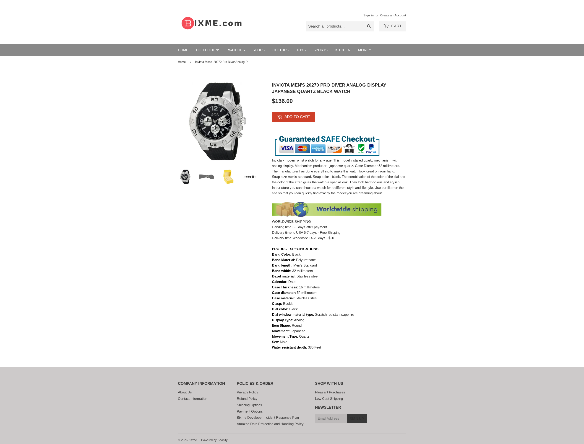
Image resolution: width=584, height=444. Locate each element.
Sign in (368, 15)
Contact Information (192, 398)
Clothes (280, 50)
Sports (320, 50)
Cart (396, 26)
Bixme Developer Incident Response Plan (268, 417)
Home (183, 50)
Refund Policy (247, 398)
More (363, 50)
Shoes (259, 50)
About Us (185, 392)
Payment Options (250, 411)
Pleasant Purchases (330, 392)
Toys (301, 50)
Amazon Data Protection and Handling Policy (270, 424)
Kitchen (342, 50)
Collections (208, 50)
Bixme (192, 440)
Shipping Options (249, 405)
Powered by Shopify (214, 440)
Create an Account (393, 15)
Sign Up (357, 419)
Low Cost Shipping (329, 398)
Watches (236, 50)
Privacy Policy (247, 392)
